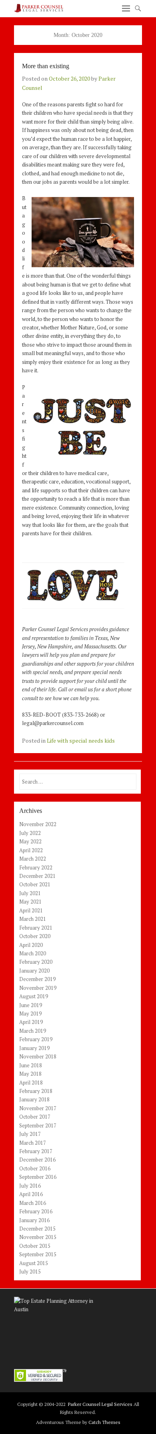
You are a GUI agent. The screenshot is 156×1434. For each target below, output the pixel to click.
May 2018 (30, 1073)
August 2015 (33, 1263)
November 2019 (37, 987)
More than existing (45, 66)
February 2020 (35, 961)
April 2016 (31, 1194)
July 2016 (30, 1185)
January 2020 (34, 970)
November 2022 (37, 824)
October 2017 (34, 1116)
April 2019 (31, 1022)
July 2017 (30, 1133)
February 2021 (35, 927)
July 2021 (30, 893)
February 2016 (35, 1211)
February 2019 (35, 1039)
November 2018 (37, 1056)
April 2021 (31, 910)
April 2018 (31, 1082)
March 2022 (32, 858)
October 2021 (34, 884)
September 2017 (37, 1125)
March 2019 (32, 1030)
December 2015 (37, 1228)
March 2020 (32, 953)
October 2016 (34, 1168)
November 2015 (37, 1237)
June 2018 (30, 1065)
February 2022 (35, 867)
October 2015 (34, 1245)
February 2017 (35, 1151)
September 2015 (37, 1254)
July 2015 (30, 1271)
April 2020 (31, 945)
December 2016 (37, 1159)
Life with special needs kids (81, 740)
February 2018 (35, 1091)
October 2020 (34, 936)
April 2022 (31, 850)
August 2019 (33, 996)
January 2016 (34, 1220)
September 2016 (37, 1176)
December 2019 (37, 979)
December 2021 (37, 875)
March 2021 (32, 918)
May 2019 (30, 1013)
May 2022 (30, 841)
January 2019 (34, 1048)
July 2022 (30, 833)
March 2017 (32, 1142)
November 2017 (37, 1108)
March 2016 (32, 1203)
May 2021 (30, 901)
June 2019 (30, 1005)
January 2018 (34, 1099)
